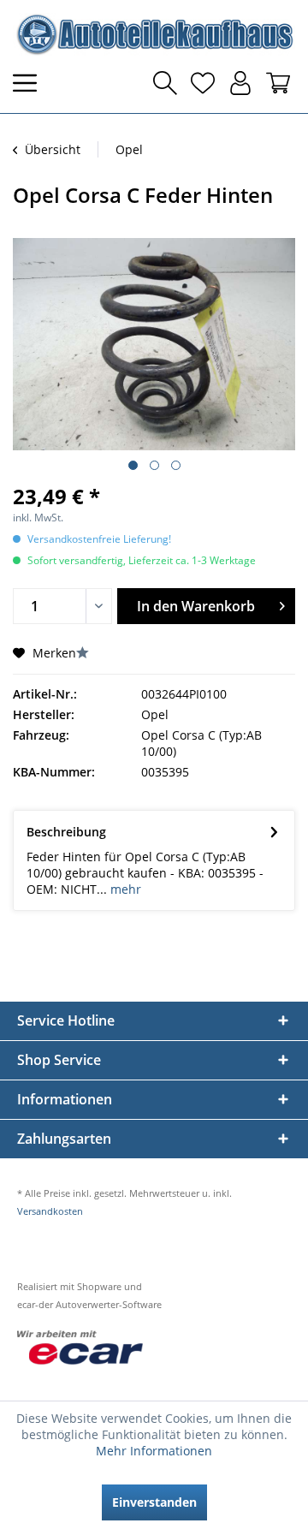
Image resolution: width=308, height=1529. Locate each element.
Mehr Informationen (154, 1451)
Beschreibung (66, 832)
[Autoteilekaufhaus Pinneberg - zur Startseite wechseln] (154, 34)
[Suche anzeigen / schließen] (165, 83)
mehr (124, 889)
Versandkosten (50, 1211)
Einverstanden (154, 1502)
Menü (30, 83)
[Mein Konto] (240, 83)
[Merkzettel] (203, 83)
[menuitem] (30, 83)
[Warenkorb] (278, 83)
